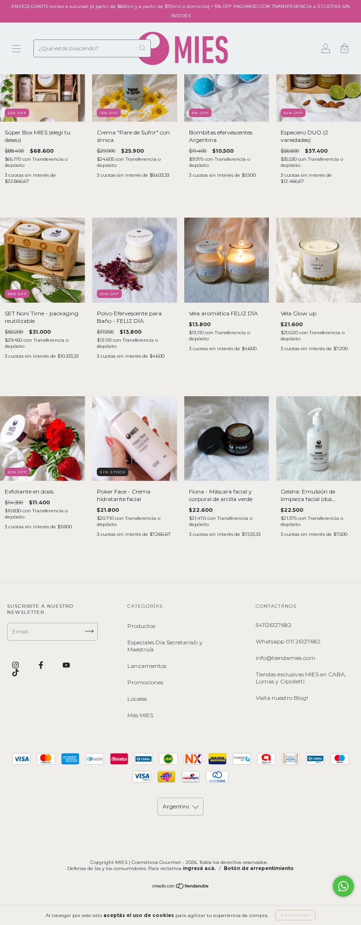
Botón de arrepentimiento (259, 868)
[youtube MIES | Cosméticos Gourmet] (66, 665)
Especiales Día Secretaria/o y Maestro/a (165, 646)
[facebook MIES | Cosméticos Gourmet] (41, 665)
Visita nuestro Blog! (282, 697)
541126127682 (273, 624)
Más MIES (140, 715)
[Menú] (16, 49)
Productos (141, 625)
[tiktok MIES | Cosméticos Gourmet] (15, 672)
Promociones (145, 682)
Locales (137, 698)
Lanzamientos (146, 665)
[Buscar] (142, 47)
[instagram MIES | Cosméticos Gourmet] (16, 665)
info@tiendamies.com (285, 657)
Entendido (295, 915)
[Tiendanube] (180, 887)
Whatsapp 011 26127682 (288, 641)
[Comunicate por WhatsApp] (343, 886)
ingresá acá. (199, 868)
